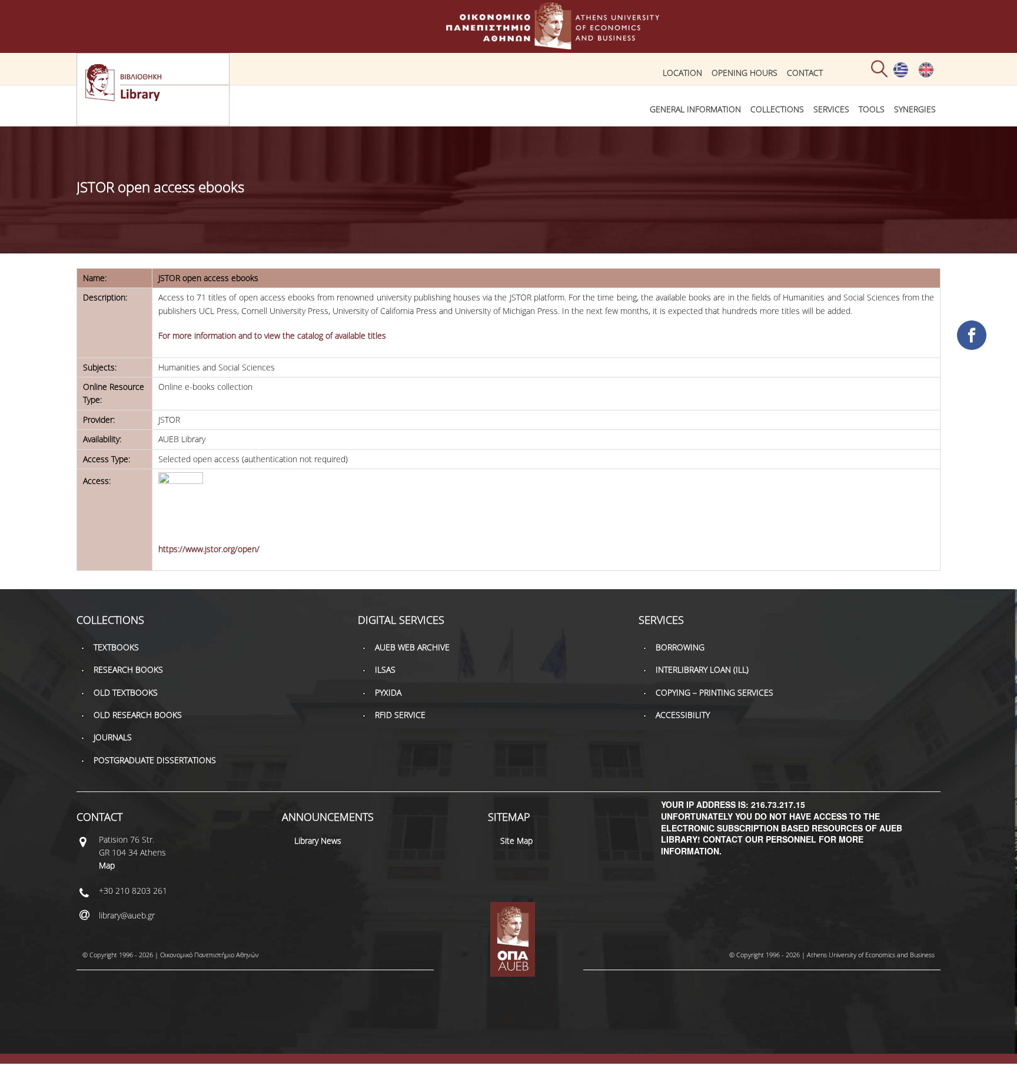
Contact (805, 72)
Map (107, 865)
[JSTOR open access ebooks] (901, 75)
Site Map (516, 840)
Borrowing (680, 647)
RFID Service (400, 714)
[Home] (508, 43)
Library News (317, 840)
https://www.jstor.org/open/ (209, 548)
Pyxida (388, 692)
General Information (695, 109)
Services (831, 109)
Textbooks (116, 647)
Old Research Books (138, 714)
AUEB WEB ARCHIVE (412, 647)
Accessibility (683, 714)
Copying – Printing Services (714, 692)
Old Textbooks (126, 692)
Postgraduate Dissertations (155, 760)
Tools (872, 109)
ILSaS (385, 669)
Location (682, 72)
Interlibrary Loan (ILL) (702, 669)
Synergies (915, 109)
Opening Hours (744, 72)
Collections (777, 109)
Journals (113, 737)
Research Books (128, 669)
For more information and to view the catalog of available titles (272, 335)
